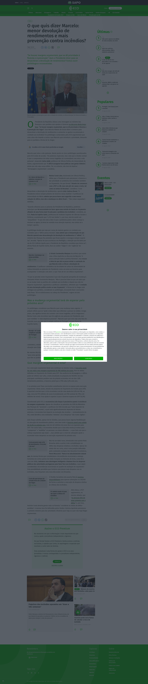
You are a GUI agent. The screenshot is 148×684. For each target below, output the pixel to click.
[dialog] (74, 342)
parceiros (58, 332)
